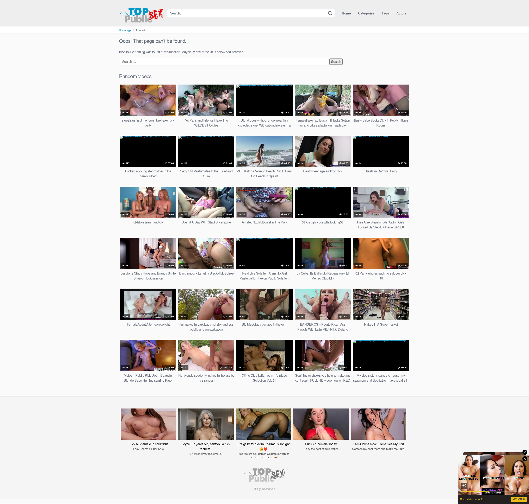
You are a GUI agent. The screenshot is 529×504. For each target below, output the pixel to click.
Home (346, 13)
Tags (385, 13)
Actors (401, 13)
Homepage (125, 30)
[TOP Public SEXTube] (141, 13)
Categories (366, 13)
